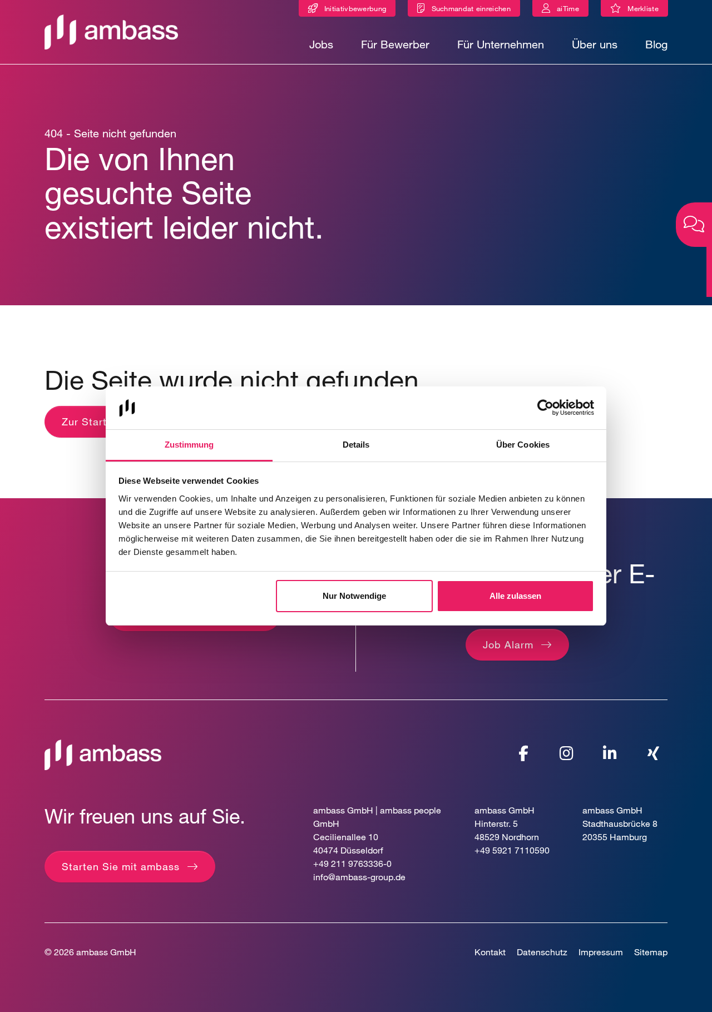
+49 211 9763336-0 (352, 863)
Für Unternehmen (500, 44)
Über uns (594, 44)
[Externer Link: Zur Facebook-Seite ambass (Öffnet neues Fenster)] (523, 753)
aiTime (568, 8)
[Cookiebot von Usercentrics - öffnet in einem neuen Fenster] (545, 408)
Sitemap (651, 951)
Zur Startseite (96, 421)
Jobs (321, 44)
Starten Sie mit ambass (121, 866)
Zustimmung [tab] (189, 444)
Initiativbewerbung (355, 8)
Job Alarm (508, 644)
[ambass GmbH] (102, 753)
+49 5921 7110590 (512, 850)
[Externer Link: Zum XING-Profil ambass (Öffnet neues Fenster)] (654, 753)
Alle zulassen (515, 596)
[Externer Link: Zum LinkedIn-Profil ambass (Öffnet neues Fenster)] (610, 753)
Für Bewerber (395, 44)
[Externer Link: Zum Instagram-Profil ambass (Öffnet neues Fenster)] (567, 753)
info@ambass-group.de (359, 876)
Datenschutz (542, 951)
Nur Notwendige (354, 596)
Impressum (600, 951)
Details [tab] (356, 444)
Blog (656, 44)
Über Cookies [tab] (523, 444)
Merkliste (645, 10)
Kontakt (490, 951)
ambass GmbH (106, 951)
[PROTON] (111, 30)
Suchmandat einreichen (471, 8)
